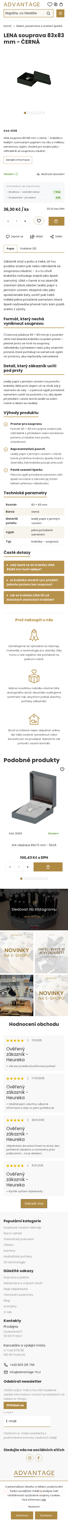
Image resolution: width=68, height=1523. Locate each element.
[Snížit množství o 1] (8, 221)
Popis (10, 248)
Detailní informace (18, 160)
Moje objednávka (16, 1289)
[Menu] (60, 13)
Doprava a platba (16, 1277)
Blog (7, 1300)
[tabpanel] (34, 77)
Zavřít (50, 242)
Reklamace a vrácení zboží (23, 1283)
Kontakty (10, 1306)
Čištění (9, 1245)
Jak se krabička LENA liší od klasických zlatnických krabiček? (30, 597)
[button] (27, 867)
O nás (8, 1312)
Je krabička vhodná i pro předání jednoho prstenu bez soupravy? (32, 582)
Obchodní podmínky (18, 1295)
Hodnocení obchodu (34, 1024)
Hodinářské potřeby (18, 1256)
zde (43, 1500)
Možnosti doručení (52, 174)
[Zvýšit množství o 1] (25, 221)
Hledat (48, 13)
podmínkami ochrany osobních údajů (30, 1438)
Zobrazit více (34, 1203)
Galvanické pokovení (19, 1239)
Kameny (9, 1251)
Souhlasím (46, 1515)
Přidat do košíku (56, 221)
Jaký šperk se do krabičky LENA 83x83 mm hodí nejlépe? (31, 567)
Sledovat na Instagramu (34, 909)
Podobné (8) (28, 248)
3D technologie (14, 1262)
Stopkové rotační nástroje (22, 1227)
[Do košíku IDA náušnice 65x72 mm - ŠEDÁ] (48, 866)
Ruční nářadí (13, 1233)
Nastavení (34, 1506)
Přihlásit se (15, 1405)
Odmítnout (22, 1515)
